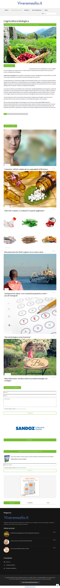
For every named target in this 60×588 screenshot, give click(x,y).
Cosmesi (7, 164)
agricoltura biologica (12, 114)
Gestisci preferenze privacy (31, 582)
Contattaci (8, 558)
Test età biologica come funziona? (17, 337)
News (46, 10)
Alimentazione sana (16, 10)
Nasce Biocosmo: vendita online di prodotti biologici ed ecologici (25, 379)
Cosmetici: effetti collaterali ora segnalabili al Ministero (26, 169)
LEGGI (53, 168)
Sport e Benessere (36, 10)
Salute (6, 10)
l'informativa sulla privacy (21, 408)
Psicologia (8, 332)
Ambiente (7, 247)
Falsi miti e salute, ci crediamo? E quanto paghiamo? (24, 211)
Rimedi (7, 206)
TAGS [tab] (48, 502)
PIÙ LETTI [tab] (12, 502)
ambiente (25, 114)
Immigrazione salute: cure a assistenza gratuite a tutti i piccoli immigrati (25, 294)
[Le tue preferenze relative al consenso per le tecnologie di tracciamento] (57, 585)
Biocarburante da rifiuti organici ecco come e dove (23, 252)
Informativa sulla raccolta (30, 586)
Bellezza (26, 10)
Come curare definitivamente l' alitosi (19, 548)
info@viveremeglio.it (11, 568)
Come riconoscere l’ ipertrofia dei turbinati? (21, 540)
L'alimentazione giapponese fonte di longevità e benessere (24, 533)
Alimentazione (9, 65)
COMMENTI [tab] (30, 502)
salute (20, 114)
